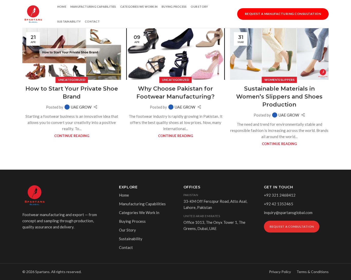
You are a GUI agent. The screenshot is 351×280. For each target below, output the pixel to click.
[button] (283, 13)
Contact (92, 21)
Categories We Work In (139, 6)
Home (61, 6)
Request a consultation (292, 226)
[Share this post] (95, 107)
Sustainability (69, 21)
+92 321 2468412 (279, 195)
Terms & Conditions (313, 271)
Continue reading (71, 136)
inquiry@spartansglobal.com (288, 212)
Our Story (199, 6)
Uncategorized (71, 80)
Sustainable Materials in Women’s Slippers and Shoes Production (279, 96)
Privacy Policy (280, 271)
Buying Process (174, 6)
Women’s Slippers (279, 80)
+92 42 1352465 (278, 203)
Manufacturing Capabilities (93, 6)
